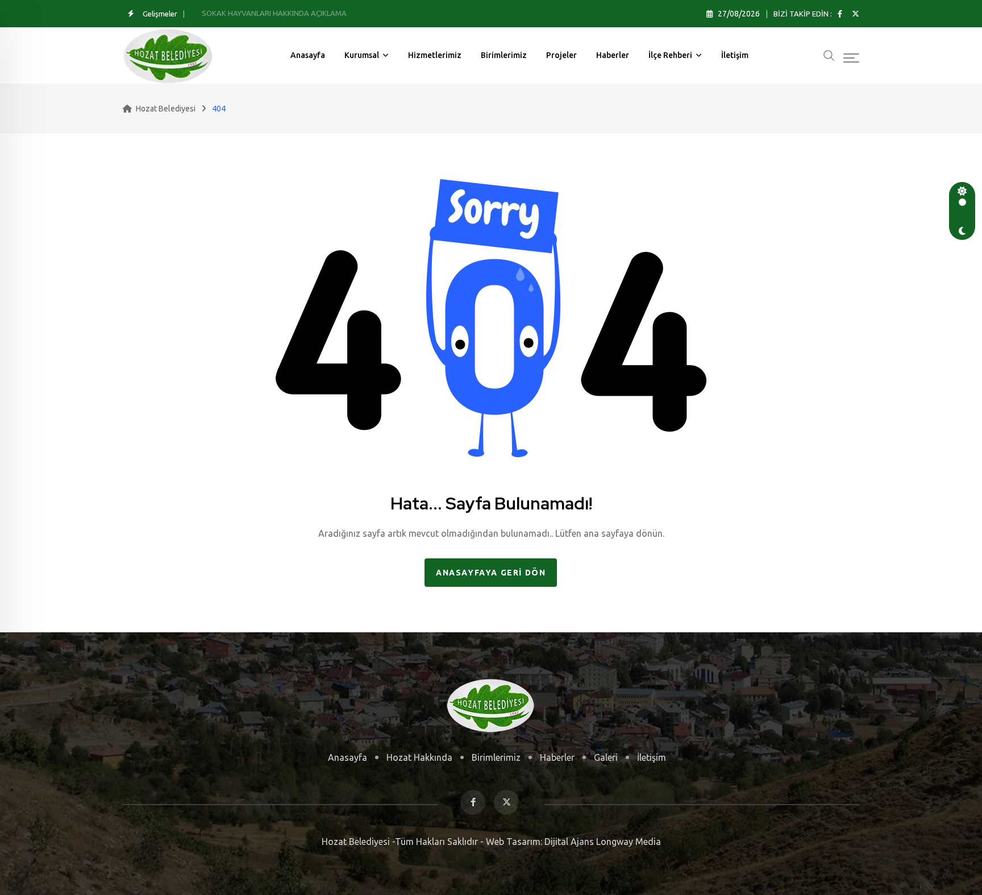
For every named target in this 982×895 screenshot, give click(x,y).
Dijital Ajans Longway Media (601, 841)
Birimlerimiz (504, 55)
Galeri (606, 757)
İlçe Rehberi (670, 55)
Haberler (612, 55)
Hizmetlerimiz (434, 55)
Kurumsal (361, 55)
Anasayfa (307, 55)
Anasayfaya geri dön (491, 572)
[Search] (829, 54)
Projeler (561, 55)
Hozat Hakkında (419, 757)
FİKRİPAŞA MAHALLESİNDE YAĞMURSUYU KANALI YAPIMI (298, 13)
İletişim (734, 55)
